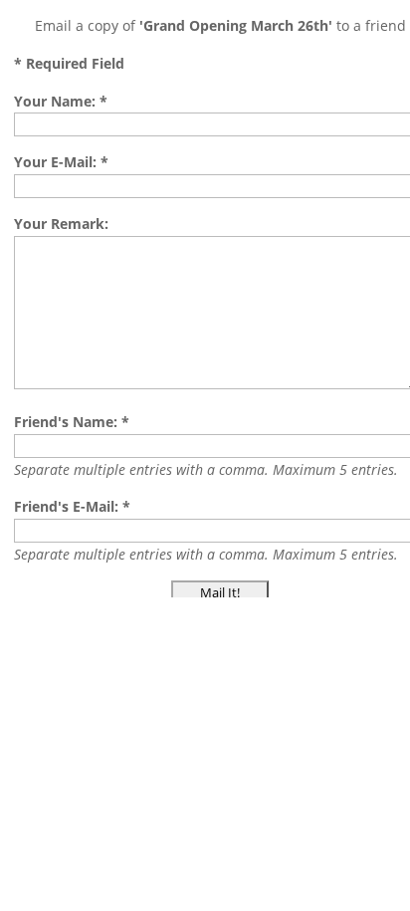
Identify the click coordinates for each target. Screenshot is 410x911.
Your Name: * (60, 101)
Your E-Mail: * (61, 161)
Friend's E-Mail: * (72, 506)
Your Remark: (61, 223)
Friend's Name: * (71, 421)
